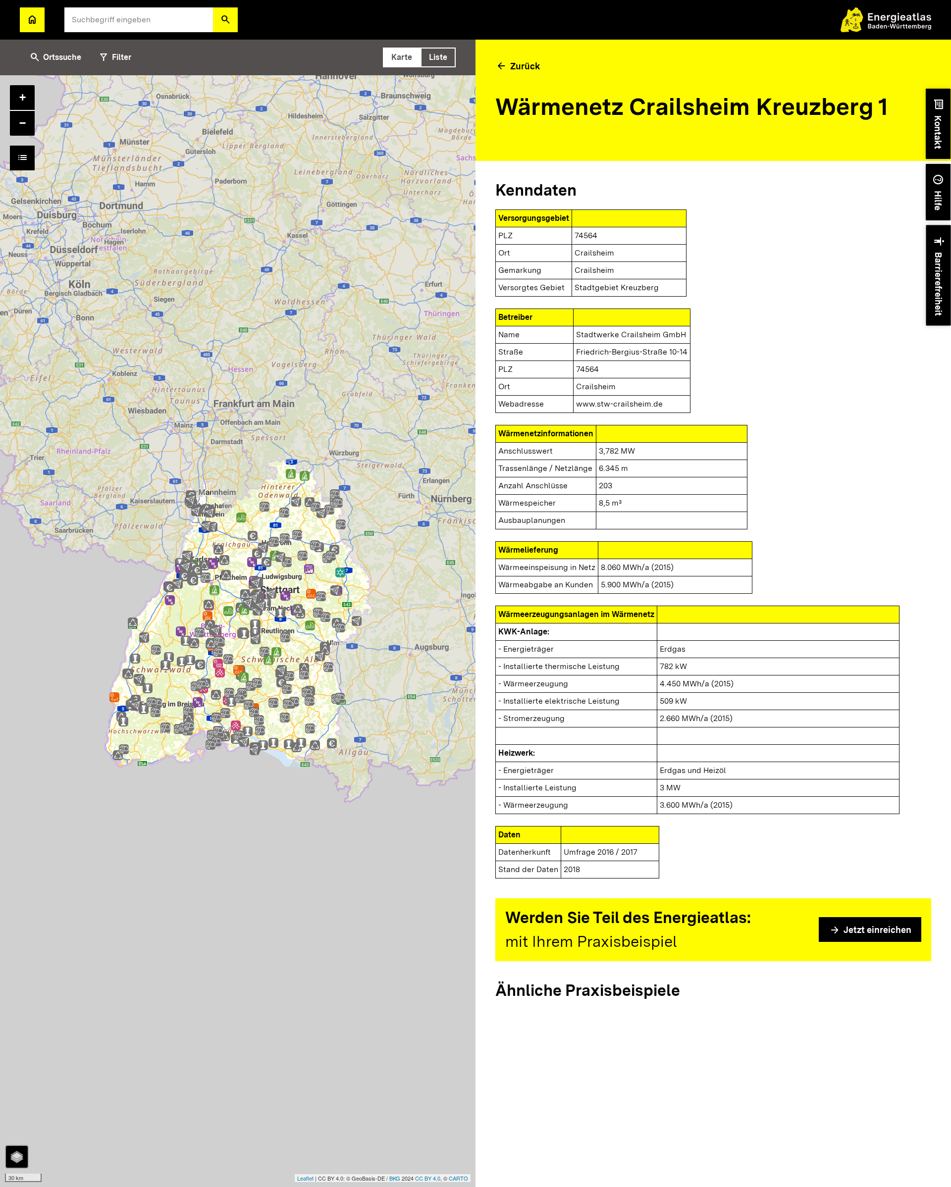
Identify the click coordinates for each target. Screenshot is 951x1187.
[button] (225, 19)
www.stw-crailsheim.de (619, 404)
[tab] (402, 57)
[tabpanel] (238, 631)
